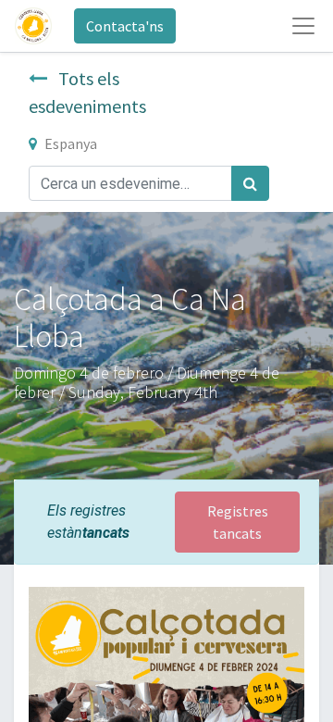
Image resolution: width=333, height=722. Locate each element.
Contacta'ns (125, 26)
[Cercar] (250, 183)
